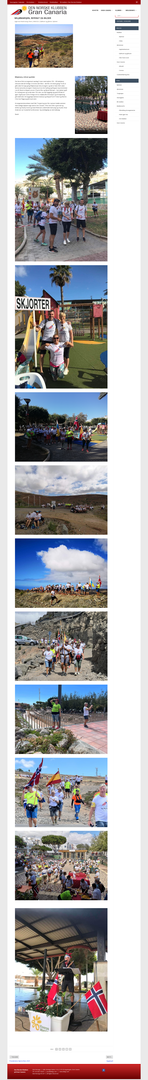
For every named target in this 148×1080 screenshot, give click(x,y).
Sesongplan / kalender (17, 2)
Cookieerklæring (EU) (123, 74)
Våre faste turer (124, 58)
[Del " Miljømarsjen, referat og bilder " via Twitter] (60, 1049)
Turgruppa (120, 93)
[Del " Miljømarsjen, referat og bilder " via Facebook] (56, 1049)
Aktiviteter (120, 45)
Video (121, 41)
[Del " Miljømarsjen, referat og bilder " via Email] (67, 1049)
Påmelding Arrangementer (127, 110)
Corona (121, 70)
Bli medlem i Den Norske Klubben (71, 2)
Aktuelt (121, 66)
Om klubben (30, 2)
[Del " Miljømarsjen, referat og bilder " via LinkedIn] (63, 1049)
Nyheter (95, 10)
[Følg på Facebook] (103, 1070)
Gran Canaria (106, 10)
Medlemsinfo (130, 10)
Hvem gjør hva (123, 114)
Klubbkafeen (54, 2)
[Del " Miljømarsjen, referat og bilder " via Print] (70, 1049)
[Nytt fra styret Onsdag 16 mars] (44, 67)
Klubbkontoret (43, 2)
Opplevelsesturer (124, 49)
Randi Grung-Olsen (26, 21)
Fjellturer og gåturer (46, 21)
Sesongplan (120, 97)
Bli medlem (120, 102)
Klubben (118, 10)
